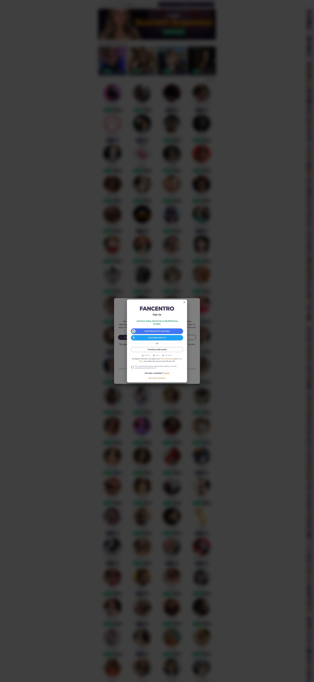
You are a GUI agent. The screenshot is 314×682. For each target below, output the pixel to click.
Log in (166, 373)
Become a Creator (157, 378)
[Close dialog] (184, 302)
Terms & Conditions (167, 358)
